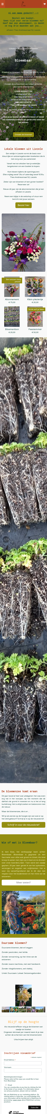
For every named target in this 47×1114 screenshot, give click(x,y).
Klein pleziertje (35, 299)
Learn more (17, 1100)
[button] (43, 987)
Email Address (10, 1060)
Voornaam (7, 1067)
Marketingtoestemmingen (13, 1077)
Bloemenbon (12, 329)
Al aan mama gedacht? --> (23, 13)
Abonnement (12, 299)
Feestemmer (35, 329)
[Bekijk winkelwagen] (44, 4)
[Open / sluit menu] (2, 4)
